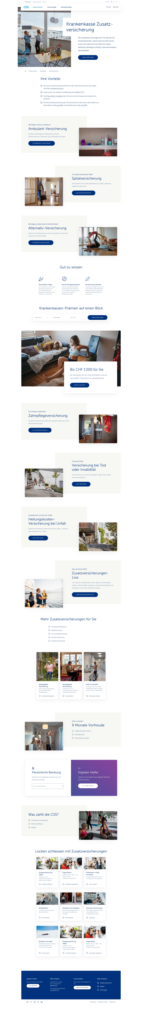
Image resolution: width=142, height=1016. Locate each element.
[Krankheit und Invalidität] (71, 906)
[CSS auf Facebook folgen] (31, 1002)
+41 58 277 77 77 (54, 990)
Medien (102, 986)
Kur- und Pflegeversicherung (59, 633)
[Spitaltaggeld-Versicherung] (47, 675)
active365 (84, 105)
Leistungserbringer (37, 1)
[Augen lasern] (71, 872)
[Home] (25, 71)
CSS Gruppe (103, 990)
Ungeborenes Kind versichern (83, 731)
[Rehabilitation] (47, 906)
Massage (33, 827)
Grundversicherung (56, 88)
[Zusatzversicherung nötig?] (47, 872)
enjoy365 (60, 105)
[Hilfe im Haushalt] (95, 675)
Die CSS (44, 1)
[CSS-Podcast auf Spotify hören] (35, 1002)
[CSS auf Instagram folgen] (27, 1002)
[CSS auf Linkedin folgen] (42, 1002)
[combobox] (77, 317)
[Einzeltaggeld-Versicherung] (71, 675)
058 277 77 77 (79, 92)
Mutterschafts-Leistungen (82, 738)
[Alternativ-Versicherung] (95, 906)
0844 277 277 (53, 985)
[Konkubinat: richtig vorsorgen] (95, 872)
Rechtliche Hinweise (103, 1002)
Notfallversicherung (56, 630)
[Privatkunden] (26, 7)
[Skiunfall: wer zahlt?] (47, 941)
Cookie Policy (93, 1002)
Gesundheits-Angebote (55, 96)
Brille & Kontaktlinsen (37, 823)
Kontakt (107, 1)
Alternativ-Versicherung (57, 637)
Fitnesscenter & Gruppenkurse (39, 820)
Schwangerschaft (79, 734)
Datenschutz (112, 1002)
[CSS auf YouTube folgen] (38, 1002)
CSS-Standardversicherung (58, 626)
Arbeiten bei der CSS (106, 983)
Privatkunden (28, 2)
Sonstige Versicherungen (58, 640)
